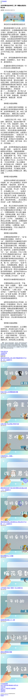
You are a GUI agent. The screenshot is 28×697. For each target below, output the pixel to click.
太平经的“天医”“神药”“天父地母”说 (12, 588)
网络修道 (10, 685)
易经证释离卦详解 (6, 652)
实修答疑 (13, 688)
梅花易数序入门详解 (7, 556)
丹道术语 (8, 688)
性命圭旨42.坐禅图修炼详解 (9, 392)
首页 (2, 685)
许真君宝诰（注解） (7, 456)
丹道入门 (3, 688)
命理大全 (15, 685)
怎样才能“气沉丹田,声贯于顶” (10, 424)
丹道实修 (5, 685)
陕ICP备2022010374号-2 (4, 694)
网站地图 (2, 695)
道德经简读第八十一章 (8, 620)
